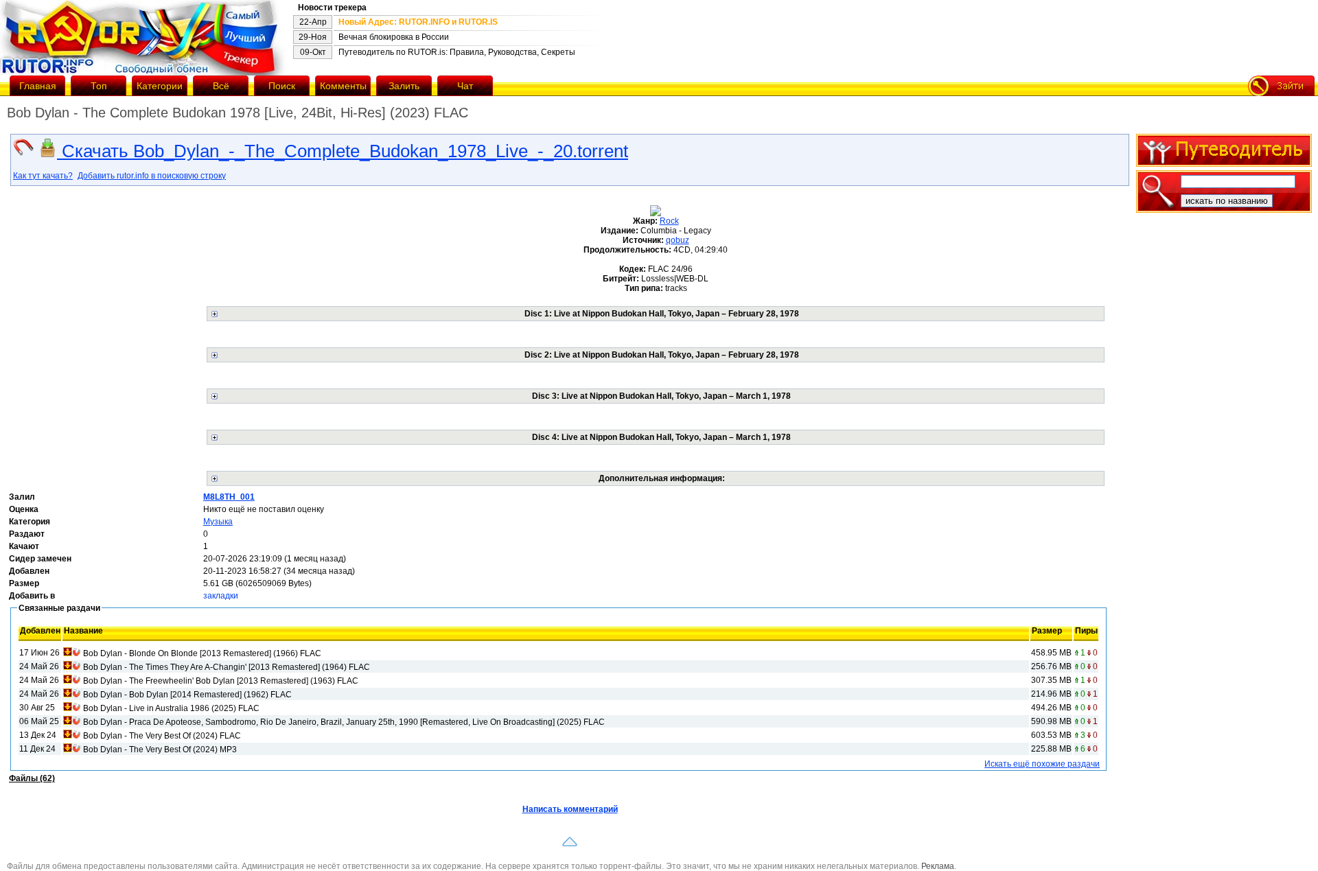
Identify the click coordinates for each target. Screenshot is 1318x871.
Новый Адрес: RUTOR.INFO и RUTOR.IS (418, 22)
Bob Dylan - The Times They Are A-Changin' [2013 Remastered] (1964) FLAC (226, 667)
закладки (220, 596)
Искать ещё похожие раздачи (1042, 764)
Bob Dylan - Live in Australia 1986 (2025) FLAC (171, 708)
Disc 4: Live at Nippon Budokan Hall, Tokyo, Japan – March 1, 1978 (661, 437)
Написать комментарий (570, 809)
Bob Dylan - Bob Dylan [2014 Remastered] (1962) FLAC (187, 694)
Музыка (218, 521)
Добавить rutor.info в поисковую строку (152, 176)
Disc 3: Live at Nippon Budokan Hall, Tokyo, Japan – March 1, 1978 (661, 396)
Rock (669, 221)
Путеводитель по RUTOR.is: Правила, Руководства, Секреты (456, 52)
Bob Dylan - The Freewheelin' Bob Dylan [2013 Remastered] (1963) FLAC (220, 681)
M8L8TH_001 (229, 497)
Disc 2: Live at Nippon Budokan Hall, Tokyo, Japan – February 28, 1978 (661, 355)
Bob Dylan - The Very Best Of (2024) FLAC (162, 736)
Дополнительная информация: (662, 478)
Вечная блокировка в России (393, 37)
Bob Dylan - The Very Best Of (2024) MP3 (160, 749)
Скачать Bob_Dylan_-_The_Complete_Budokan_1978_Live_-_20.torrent (342, 151)
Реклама (937, 866)
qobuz (677, 240)
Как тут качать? (43, 176)
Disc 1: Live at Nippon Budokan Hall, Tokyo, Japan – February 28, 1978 (661, 313)
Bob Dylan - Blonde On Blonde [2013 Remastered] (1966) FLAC (202, 653)
